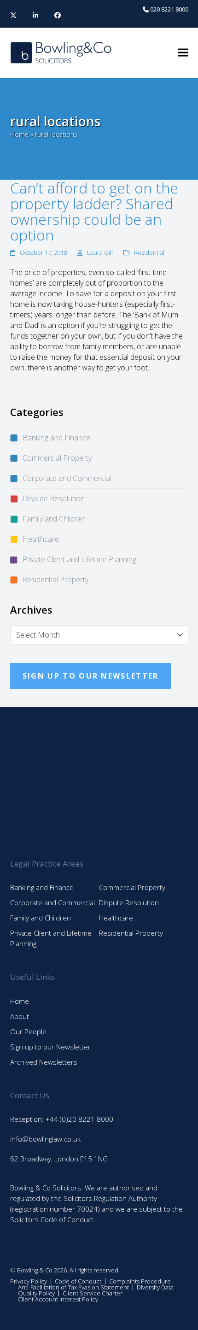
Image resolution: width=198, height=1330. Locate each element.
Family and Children (54, 519)
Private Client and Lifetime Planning (79, 559)
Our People (28, 1031)
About (19, 1016)
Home (19, 134)
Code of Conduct (78, 1281)
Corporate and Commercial (67, 478)
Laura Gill (100, 252)
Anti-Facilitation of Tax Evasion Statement (73, 1287)
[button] (183, 53)
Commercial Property (57, 458)
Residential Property (55, 579)
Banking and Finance (56, 438)
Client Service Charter (92, 1293)
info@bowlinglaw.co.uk (45, 1138)
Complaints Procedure (140, 1281)
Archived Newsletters (43, 1061)
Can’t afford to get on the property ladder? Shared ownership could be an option (94, 211)
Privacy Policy (28, 1281)
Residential (149, 252)
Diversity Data (155, 1287)
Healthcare (41, 539)
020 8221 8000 (168, 9)
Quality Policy (36, 1293)
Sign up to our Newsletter (50, 1046)
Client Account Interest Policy (58, 1299)
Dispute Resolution (54, 498)
